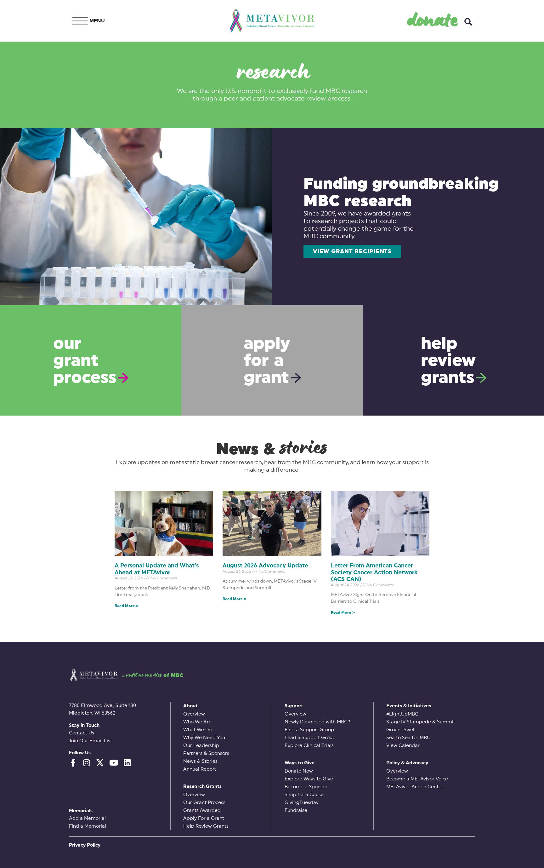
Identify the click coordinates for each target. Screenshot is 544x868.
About (190, 706)
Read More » (127, 606)
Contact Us (81, 733)
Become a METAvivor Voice (417, 779)
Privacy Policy (84, 845)
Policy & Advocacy (407, 763)
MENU (97, 20)
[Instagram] (86, 763)
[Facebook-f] (73, 763)
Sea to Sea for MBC (408, 737)
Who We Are (197, 722)
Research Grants (202, 786)
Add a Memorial (87, 818)
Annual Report (199, 769)
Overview (194, 714)
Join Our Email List (90, 741)
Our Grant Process (204, 802)
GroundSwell (401, 729)
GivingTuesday (302, 802)
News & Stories (200, 761)
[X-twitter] (100, 763)
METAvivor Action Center (414, 787)
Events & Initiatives (408, 706)
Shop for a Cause (304, 794)
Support (294, 706)
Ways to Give (299, 763)
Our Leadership (201, 745)
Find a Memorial (87, 826)
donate (432, 19)
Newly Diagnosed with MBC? (317, 722)
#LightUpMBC (402, 714)
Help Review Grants (206, 826)
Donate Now (299, 771)
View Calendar (403, 745)
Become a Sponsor (306, 787)
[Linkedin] (127, 763)
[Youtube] (113, 763)
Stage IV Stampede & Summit (420, 722)
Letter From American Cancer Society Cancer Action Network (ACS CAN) (374, 572)
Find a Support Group (309, 729)
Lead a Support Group (310, 737)
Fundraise (296, 810)
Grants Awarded (202, 810)
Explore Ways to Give (309, 779)
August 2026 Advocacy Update (265, 565)
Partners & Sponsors (206, 753)
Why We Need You (204, 737)
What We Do (197, 729)
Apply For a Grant (203, 818)
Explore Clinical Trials (309, 745)
